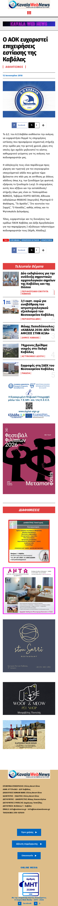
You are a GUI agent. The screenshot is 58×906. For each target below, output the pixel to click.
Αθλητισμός (14, 66)
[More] (43, 125)
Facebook (27, 903)
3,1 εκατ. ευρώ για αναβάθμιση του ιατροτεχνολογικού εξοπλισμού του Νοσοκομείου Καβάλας (37, 308)
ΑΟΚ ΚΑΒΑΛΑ (14, 240)
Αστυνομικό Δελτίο (33, 356)
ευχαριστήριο (47, 240)
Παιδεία (26, 373)
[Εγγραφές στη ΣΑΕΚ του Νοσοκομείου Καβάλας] (11, 369)
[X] (35, 903)
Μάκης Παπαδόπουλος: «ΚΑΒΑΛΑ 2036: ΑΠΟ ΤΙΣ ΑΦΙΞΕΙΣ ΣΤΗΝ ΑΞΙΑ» (38, 329)
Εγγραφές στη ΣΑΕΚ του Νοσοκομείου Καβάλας (37, 367)
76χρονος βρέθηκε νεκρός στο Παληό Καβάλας (34, 348)
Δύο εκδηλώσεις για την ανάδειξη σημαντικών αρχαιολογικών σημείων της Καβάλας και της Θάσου (38, 280)
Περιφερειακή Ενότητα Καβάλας (35, 292)
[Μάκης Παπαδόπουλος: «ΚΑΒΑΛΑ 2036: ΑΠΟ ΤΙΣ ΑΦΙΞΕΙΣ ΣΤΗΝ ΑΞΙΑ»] (11, 332)
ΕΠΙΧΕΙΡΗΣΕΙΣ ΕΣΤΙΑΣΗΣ (30, 240)
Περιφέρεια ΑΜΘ (31, 319)
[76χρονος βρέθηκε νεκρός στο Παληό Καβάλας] (11, 350)
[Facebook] (19, 903)
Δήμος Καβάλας (30, 338)
